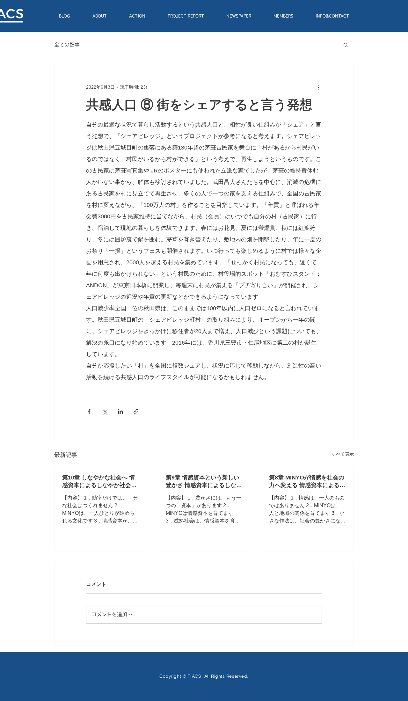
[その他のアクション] (318, 87)
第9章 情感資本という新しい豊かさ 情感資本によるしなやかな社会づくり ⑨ (204, 481)
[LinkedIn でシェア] (120, 411)
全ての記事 (67, 44)
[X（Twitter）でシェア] (105, 411)
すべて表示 (343, 453)
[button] (346, 44)
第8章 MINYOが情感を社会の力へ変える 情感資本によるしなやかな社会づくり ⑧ (307, 481)
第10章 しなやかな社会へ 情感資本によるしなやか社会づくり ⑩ (99, 481)
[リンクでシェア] (136, 411)
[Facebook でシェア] (89, 411)
